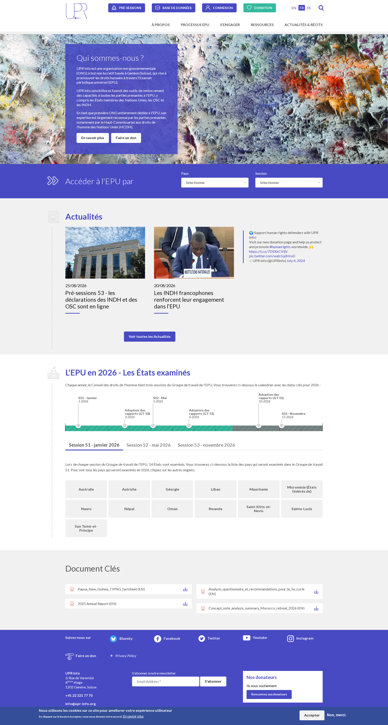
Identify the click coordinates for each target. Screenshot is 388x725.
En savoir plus (92, 137)
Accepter (312, 715)
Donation (263, 8)
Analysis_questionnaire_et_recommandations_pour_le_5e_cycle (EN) (256, 591)
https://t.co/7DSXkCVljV (268, 251)
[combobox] (215, 183)
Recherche (321, 8)
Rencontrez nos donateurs (269, 694)
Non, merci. (336, 715)
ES (309, 8)
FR (302, 8)
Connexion (223, 8)
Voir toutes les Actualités (150, 336)
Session (261, 173)
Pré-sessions (130, 8)
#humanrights (280, 247)
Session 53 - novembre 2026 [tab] (206, 445)
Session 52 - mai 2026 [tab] (149, 445)
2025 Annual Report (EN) (97, 603)
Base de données (177, 8)
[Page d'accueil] (76, 11)
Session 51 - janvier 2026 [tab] (94, 445)
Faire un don (126, 137)
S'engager (230, 24)
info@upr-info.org (80, 703)
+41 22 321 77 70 (79, 695)
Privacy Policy (125, 655)
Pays (185, 173)
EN (293, 8)
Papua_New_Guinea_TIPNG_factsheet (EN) (111, 589)
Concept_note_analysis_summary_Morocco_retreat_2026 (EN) (256, 608)
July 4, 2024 (296, 260)
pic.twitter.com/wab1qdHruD (272, 256)
